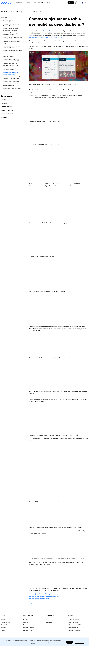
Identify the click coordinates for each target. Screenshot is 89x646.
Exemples (3, 627)
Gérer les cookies (79, 642)
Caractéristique (4, 625)
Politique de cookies (73, 627)
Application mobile (27, 630)
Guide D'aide (4, 12)
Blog (47, 619)
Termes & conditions (73, 622)
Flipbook (25, 619)
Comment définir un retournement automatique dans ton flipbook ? (11, 60)
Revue (24, 625)
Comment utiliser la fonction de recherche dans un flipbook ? (10, 29)
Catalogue (25, 622)
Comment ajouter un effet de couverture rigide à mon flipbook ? (11, 64)
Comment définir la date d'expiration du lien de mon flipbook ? (12, 84)
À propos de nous (5, 622)
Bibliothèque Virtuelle (28, 627)
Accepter (69, 642)
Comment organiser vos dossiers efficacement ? (11, 24)
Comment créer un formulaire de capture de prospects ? (11, 55)
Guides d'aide (49, 622)
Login (78, 2)
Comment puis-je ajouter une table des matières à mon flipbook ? (12, 38)
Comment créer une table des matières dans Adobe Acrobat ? (12, 68)
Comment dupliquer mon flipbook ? (11, 81)
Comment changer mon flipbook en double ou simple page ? (11, 46)
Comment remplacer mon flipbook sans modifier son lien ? (11, 33)
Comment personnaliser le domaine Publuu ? (11, 42)
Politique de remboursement (75, 630)
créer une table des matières (50, 31)
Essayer (71, 2)
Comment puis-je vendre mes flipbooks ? (12, 51)
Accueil (3, 619)
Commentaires (4, 630)
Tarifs (2, 633)
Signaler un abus (72, 633)
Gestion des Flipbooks (14, 12)
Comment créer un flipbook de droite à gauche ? (12, 89)
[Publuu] (6, 3)
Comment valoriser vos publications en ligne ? (41, 598)
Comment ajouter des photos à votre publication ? (42, 594)
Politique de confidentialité (74, 625)
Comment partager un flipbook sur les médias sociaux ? (44, 596)
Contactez (48, 625)
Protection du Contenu (73, 619)
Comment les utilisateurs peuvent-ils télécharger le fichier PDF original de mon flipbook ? (12, 77)
